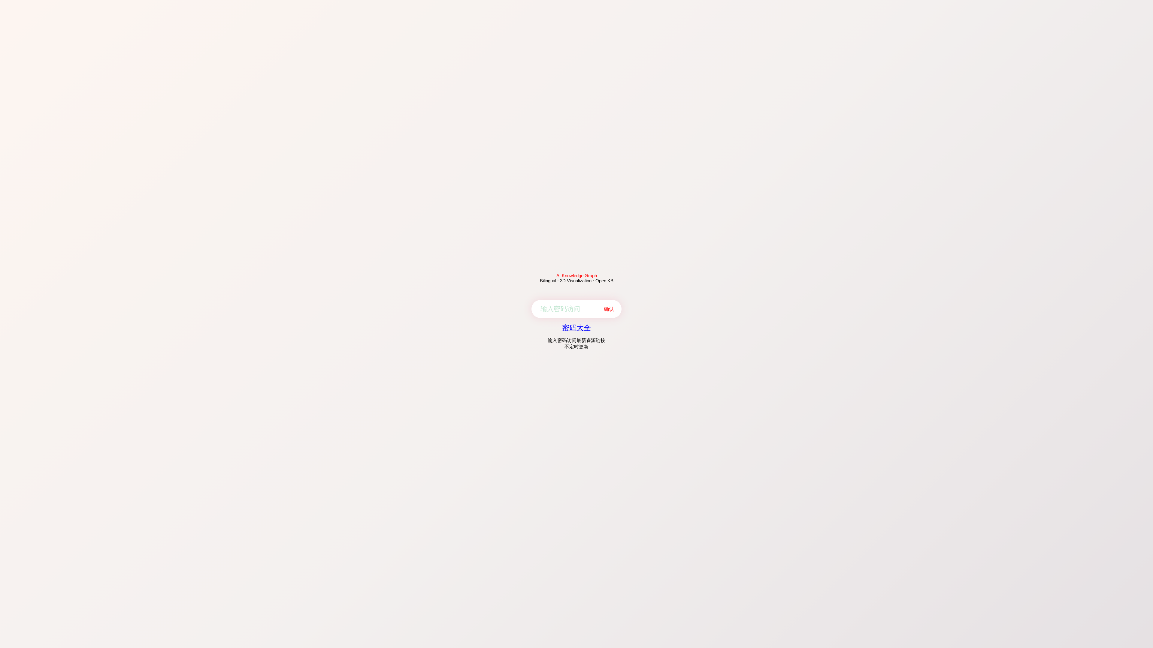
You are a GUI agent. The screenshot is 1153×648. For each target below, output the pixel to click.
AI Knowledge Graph (576, 275)
